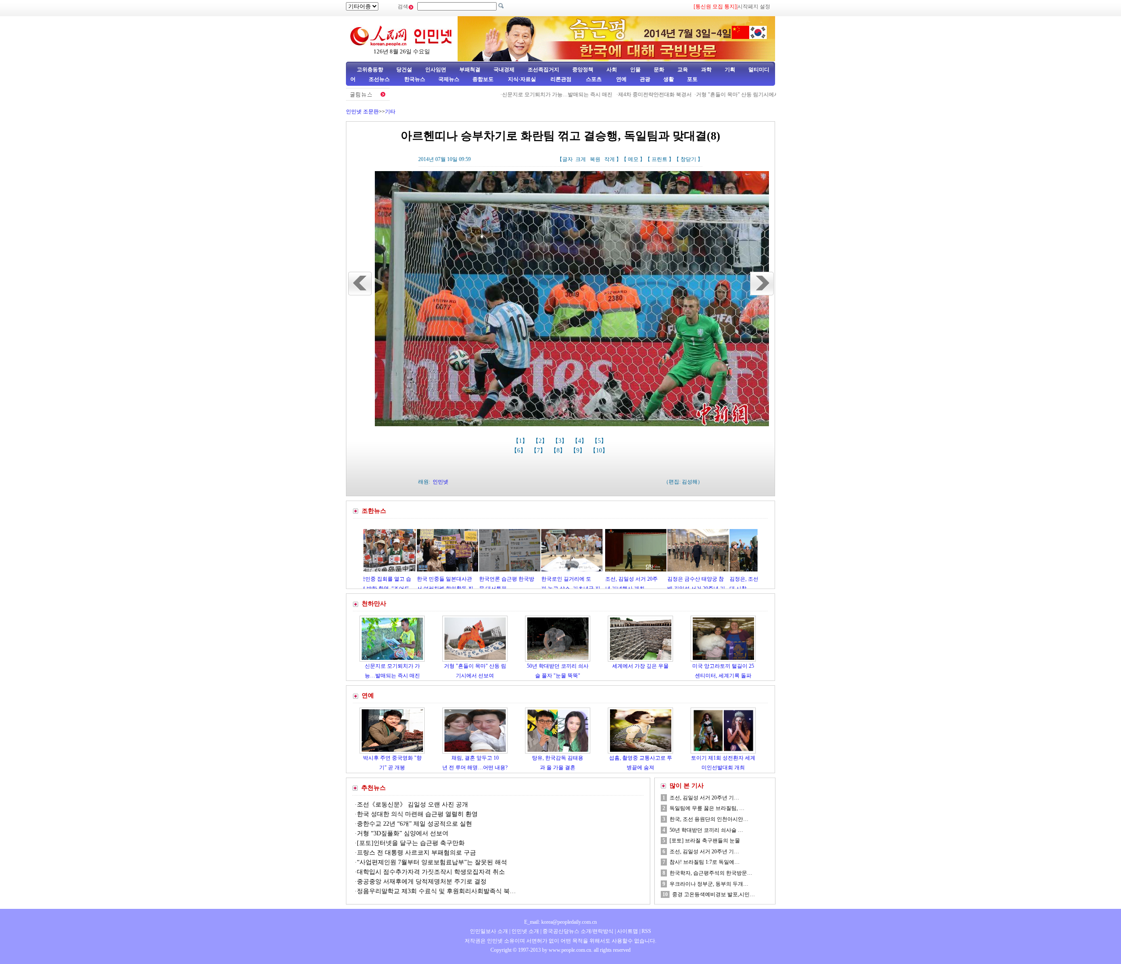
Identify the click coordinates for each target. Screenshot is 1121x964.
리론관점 (560, 79)
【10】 (600, 450)
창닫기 (688, 159)
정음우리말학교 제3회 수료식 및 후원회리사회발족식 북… (436, 891)
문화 (659, 70)
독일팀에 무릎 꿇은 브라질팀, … (707, 808)
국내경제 (504, 70)
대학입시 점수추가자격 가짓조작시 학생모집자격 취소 (431, 872)
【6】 (519, 450)
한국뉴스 (414, 79)
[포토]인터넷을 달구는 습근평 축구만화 (411, 843)
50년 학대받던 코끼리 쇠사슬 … (706, 830)
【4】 (580, 441)
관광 (645, 79)
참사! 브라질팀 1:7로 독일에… (705, 862)
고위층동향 (370, 70)
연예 (621, 79)
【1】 (521, 441)
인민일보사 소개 (489, 931)
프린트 (659, 159)
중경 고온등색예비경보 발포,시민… (713, 894)
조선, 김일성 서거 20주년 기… (704, 798)
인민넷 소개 (524, 931)
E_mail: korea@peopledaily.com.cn (560, 922)
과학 (706, 70)
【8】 (559, 450)
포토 (692, 79)
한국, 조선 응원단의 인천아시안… (709, 819)
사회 (611, 70)
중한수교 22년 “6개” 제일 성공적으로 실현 (414, 823)
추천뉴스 (373, 788)
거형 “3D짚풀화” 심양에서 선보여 (402, 833)
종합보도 (483, 79)
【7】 (539, 450)
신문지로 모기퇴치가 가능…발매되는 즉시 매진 (519, 94)
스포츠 (593, 79)
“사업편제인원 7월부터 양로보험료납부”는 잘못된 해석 (432, 862)
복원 (595, 159)
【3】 (560, 441)
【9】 (578, 450)
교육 (682, 70)
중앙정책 (582, 70)
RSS (646, 931)
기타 (390, 112)
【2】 (541, 441)
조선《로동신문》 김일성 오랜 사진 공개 (412, 804)
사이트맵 (627, 931)
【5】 (600, 441)
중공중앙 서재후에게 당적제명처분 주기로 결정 (421, 881)
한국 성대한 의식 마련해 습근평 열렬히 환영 (417, 814)
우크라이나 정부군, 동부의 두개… (709, 884)
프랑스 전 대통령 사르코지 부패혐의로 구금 (416, 852)
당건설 (404, 70)
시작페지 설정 (753, 7)
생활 (668, 79)
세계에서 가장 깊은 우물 (640, 666)
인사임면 (435, 70)
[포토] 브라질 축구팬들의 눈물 (705, 841)
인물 (635, 70)
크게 (580, 159)
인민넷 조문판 (362, 112)
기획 (730, 70)
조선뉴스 (380, 79)
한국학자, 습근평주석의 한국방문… (711, 873)
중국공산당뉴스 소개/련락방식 (578, 931)
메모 (633, 159)
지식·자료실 (522, 79)
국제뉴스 (448, 79)
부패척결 (469, 70)
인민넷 (440, 482)
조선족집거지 (543, 70)
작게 (609, 159)
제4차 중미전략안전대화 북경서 (616, 94)
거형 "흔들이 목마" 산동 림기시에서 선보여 (708, 94)
